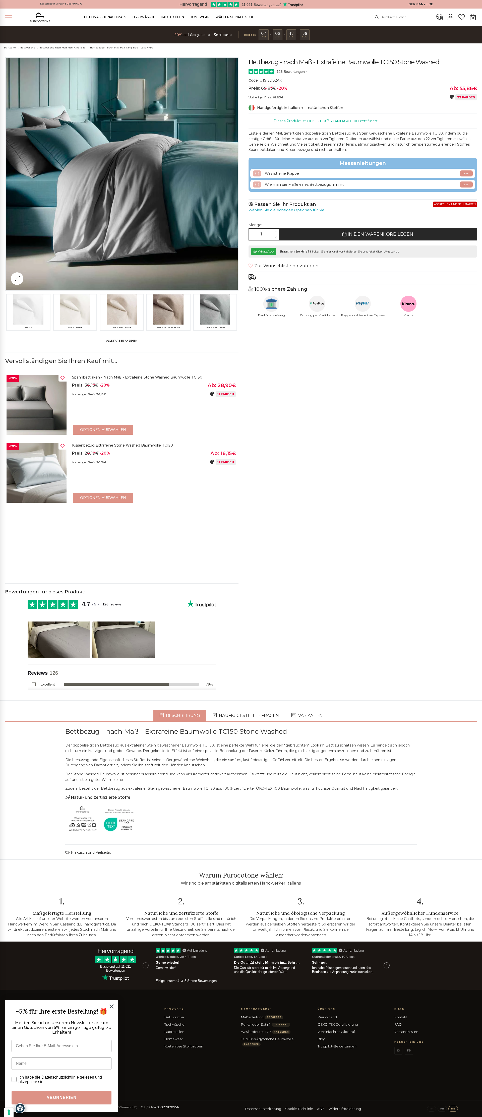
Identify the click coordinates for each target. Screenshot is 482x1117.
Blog (321, 1039)
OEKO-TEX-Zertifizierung (338, 1024)
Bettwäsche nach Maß (105, 17)
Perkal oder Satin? (264, 1024)
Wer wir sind (327, 1017)
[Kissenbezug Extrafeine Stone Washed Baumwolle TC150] (37, 473)
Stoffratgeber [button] (256, 1008)
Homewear (200, 17)
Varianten (310, 715)
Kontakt (400, 1017)
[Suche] (376, 17)
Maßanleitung (261, 1017)
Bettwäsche (27, 47)
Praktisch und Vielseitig (90, 852)
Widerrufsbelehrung (344, 1109)
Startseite (10, 47)
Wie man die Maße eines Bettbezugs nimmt (367, 184)
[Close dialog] (111, 1006)
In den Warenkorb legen (379, 234)
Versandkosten (406, 1032)
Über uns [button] (326, 1008)
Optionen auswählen (103, 429)
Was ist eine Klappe (367, 173)
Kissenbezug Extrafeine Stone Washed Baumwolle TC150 (122, 445)
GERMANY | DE (420, 4)
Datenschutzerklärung (263, 1109)
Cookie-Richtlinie (299, 1109)
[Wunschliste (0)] (461, 17)
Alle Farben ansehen (121, 340)
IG (398, 1050)
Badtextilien (172, 17)
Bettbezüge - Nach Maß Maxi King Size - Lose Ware (121, 47)
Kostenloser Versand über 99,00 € (61, 3)
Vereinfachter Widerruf (336, 1032)
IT (431, 1108)
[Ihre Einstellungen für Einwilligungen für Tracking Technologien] (9, 1112)
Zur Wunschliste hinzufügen (286, 266)
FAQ (398, 1024)
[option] (121, 406)
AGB (320, 1109)
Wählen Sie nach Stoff (235, 17)
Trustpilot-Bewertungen (337, 1046)
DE (453, 1108)
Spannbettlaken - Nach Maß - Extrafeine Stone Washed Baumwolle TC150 (137, 377)
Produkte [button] (174, 1008)
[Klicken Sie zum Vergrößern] (17, 278)
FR (442, 1108)
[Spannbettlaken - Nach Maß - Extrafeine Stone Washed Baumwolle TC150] (37, 405)
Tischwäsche (143, 17)
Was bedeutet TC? (265, 1032)
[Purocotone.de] (40, 17)
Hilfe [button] (399, 1008)
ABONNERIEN (61, 1097)
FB (409, 1050)
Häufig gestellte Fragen (248, 715)
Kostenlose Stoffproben (183, 1046)
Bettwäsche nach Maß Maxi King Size (62, 47)
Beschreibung (182, 715)
